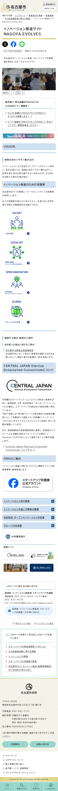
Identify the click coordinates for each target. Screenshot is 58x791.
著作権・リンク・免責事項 (16, 768)
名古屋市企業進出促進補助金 (20, 350)
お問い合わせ (42, 744)
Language (51, 788)
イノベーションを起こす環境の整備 (21, 509)
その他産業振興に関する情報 (17, 19)
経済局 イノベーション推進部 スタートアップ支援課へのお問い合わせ (30, 610)
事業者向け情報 (35, 15)
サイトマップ (11, 756)
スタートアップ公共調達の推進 (22, 661)
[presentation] (13, 93)
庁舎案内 (15, 744)
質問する (36, 788)
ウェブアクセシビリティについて (20, 773)
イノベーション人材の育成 (17, 501)
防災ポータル (49, 8)
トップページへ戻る (45, 623)
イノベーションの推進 (18, 656)
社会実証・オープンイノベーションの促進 (24, 517)
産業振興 (50, 15)
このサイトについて (14, 760)
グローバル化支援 (13, 525)
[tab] (13, 93)
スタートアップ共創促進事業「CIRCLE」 (27, 647)
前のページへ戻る (23, 623)
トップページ (20, 15)
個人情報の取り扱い (14, 764)
